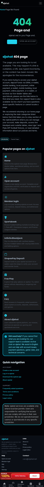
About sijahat (7, 380)
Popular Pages (15, 139)
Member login (6, 461)
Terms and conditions (11, 392)
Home (2, 10)
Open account (6, 459)
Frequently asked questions (13, 388)
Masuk (35, 476)
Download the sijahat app (12, 377)
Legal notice (7, 398)
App (3, 464)
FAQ (3, 467)
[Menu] (40, 3)
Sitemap (4, 469)
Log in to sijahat (8, 374)
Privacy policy (8, 395)
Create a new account (11, 370)
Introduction (4, 139)
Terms (25, 444)
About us (25, 441)
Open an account (28, 41)
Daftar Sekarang (20, 476)
